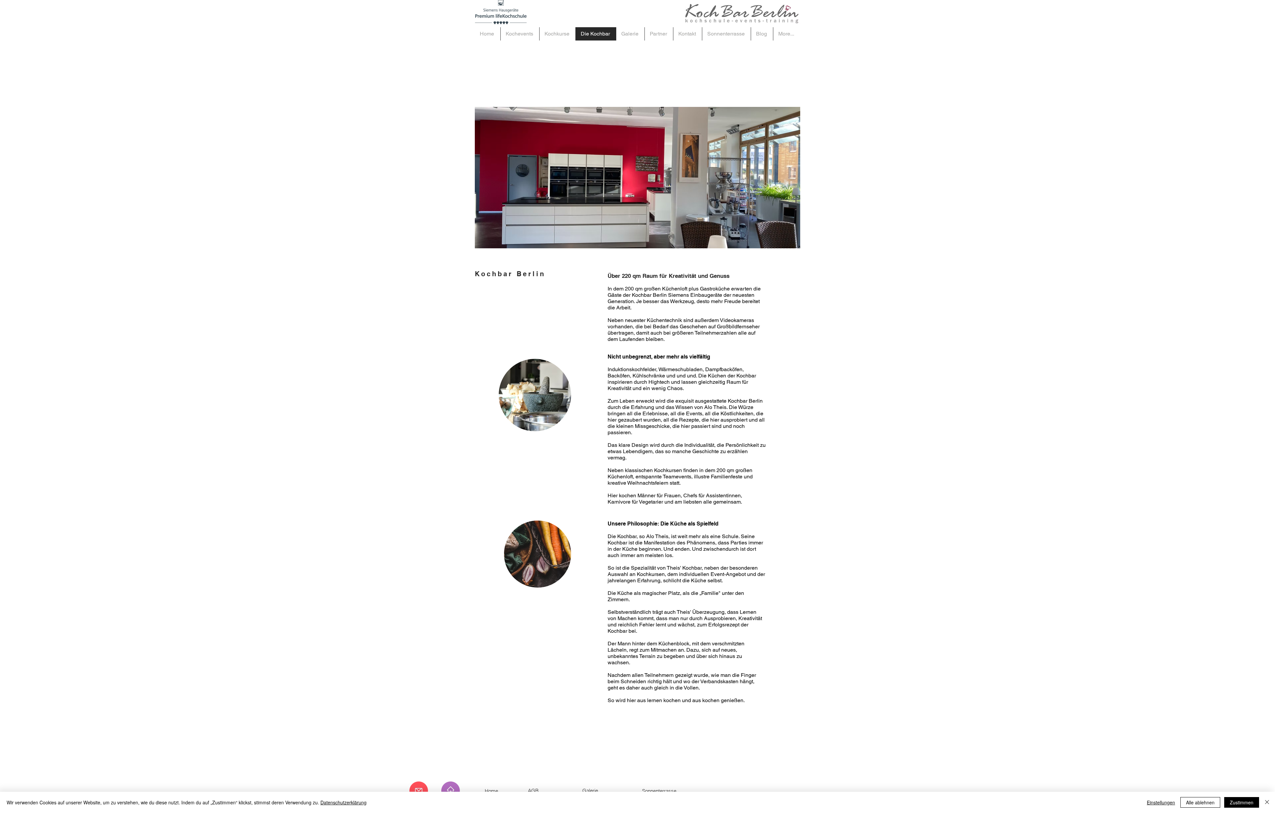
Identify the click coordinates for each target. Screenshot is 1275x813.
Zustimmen (1241, 802)
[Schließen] (1267, 802)
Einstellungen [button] (1161, 802)
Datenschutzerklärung (343, 802)
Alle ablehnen (1200, 802)
